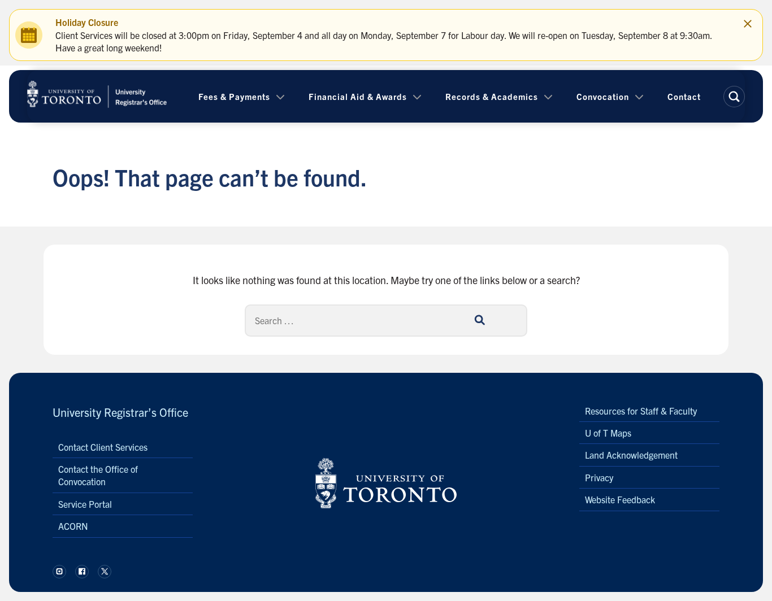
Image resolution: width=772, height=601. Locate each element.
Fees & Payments (234, 96)
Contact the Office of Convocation (98, 475)
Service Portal (85, 503)
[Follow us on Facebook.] (82, 571)
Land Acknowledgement (631, 454)
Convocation (602, 96)
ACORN (73, 526)
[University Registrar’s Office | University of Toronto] (97, 96)
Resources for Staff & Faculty (641, 410)
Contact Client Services (103, 446)
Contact (684, 96)
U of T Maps (608, 432)
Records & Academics (491, 96)
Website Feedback (620, 499)
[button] (734, 96)
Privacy (599, 477)
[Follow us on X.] (104, 571)
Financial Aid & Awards (358, 96)
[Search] (479, 320)
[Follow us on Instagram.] (59, 571)
